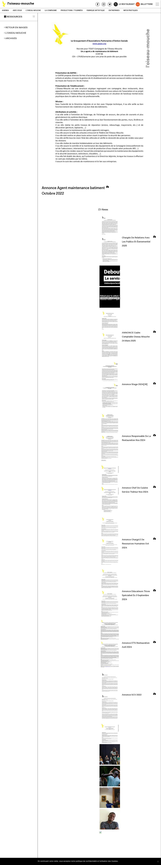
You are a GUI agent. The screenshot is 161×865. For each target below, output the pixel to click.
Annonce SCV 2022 (132, 695)
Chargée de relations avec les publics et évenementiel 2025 (136, 242)
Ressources (14, 17)
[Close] (157, 4)
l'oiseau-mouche (33, 10)
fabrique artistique (96, 10)
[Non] (158, 861)
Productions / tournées (72, 10)
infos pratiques (131, 10)
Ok (121, 861)
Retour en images (16, 28)
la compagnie (51, 10)
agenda (5, 10)
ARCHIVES (11, 38)
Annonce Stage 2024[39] (134, 384)
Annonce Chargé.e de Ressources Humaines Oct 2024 (135, 544)
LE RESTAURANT (127, 4)
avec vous (17, 10)
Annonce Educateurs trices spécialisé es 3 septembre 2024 (136, 595)
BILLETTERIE (147, 4)
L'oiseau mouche (15, 33)
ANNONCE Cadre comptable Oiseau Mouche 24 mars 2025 (136, 337)
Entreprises (114, 10)
